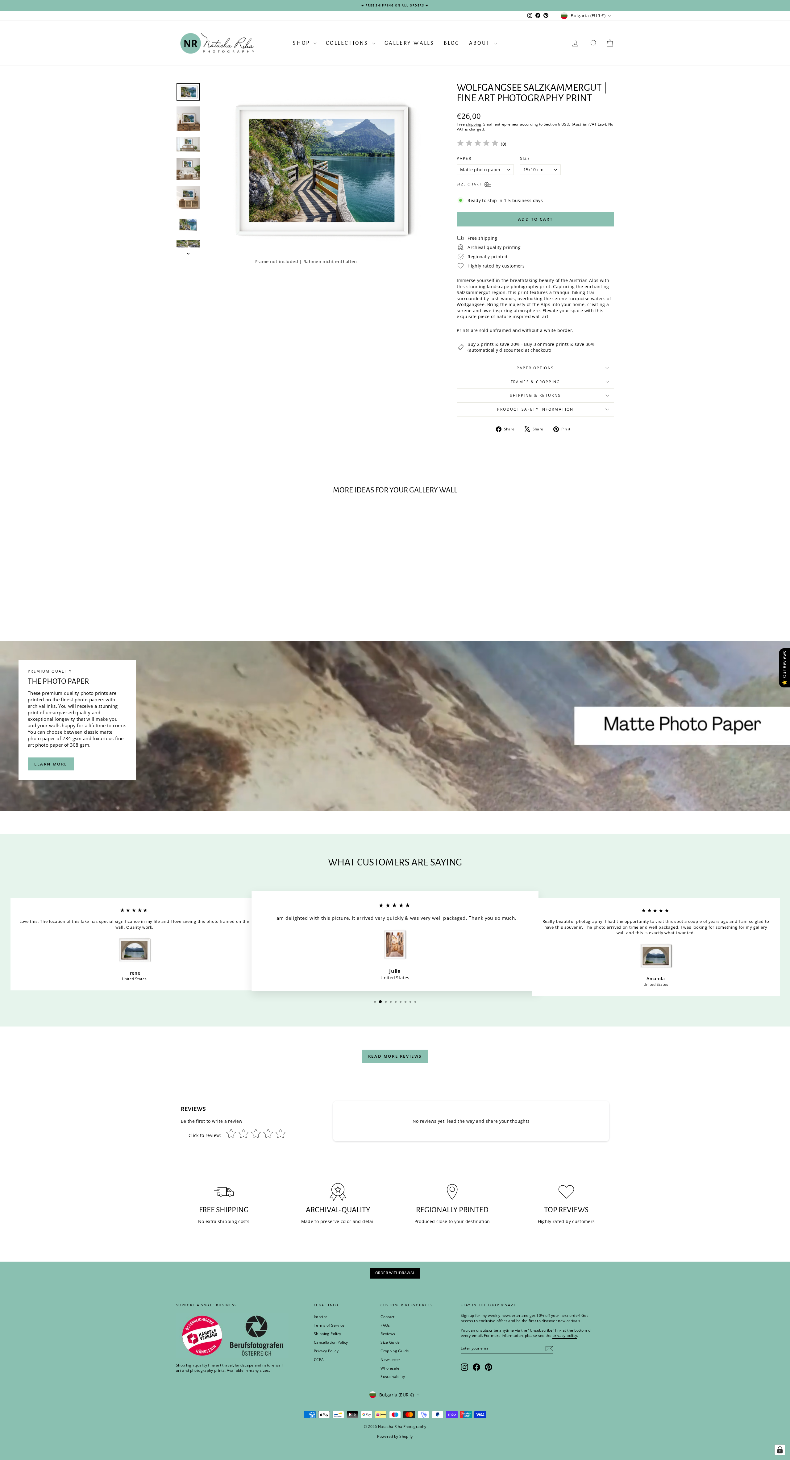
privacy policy (481, 756)
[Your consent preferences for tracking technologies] (780, 1450)
